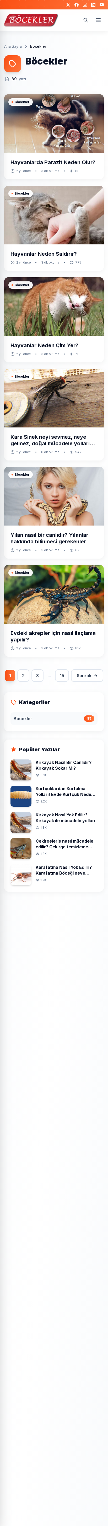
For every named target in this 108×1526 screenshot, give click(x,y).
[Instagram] (85, 5)
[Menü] (98, 20)
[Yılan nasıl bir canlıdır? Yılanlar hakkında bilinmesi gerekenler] (54, 513)
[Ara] (85, 20)
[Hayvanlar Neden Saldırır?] (54, 228)
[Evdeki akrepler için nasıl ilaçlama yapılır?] (54, 611)
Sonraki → (87, 675)
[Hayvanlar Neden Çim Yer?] (54, 319)
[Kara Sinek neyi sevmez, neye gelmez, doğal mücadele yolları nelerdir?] (54, 415)
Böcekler (22, 102)
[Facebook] (76, 5)
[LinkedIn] (93, 5)
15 (62, 675)
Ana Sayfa (13, 46)
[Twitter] (68, 5)
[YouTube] (102, 5)
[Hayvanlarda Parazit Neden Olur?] (54, 136)
